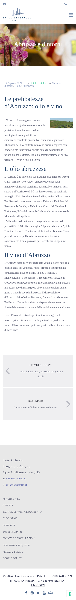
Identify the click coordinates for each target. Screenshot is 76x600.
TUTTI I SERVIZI (12, 531)
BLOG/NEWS (10, 518)
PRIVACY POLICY (13, 551)
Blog (17, 85)
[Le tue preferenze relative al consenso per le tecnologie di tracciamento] (69, 593)
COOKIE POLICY (12, 558)
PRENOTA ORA (11, 499)
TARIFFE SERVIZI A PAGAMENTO (22, 511)
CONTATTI (9, 525)
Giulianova (27, 85)
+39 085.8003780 (16, 478)
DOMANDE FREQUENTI (16, 545)
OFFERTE (8, 505)
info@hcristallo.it (16, 485)
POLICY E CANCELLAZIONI (19, 538)
